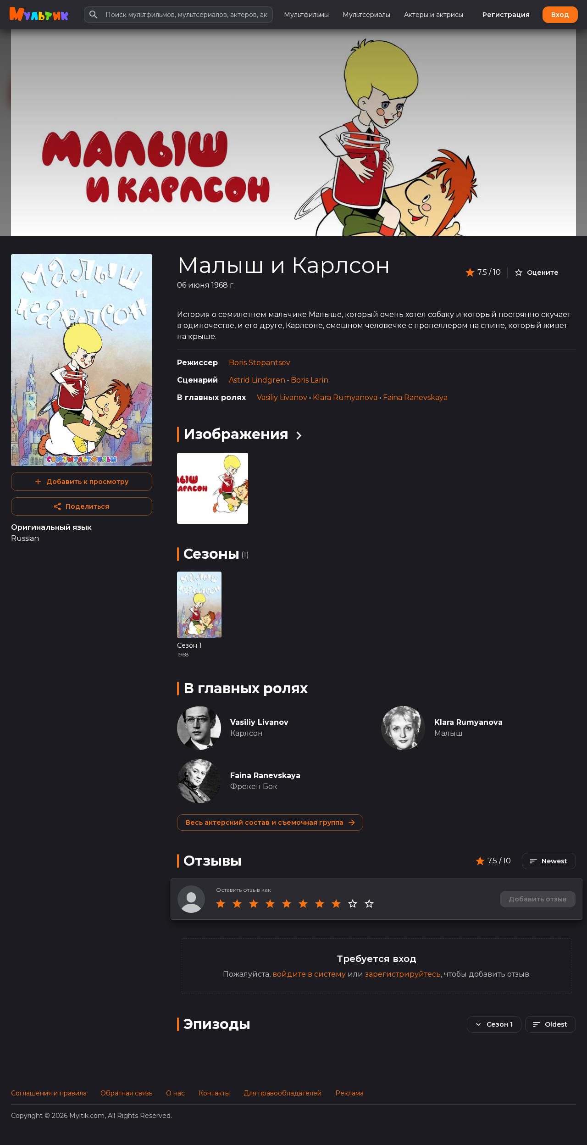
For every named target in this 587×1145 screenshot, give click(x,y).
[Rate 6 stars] (303, 903)
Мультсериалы (366, 15)
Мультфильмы (306, 15)
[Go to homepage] (38, 14)
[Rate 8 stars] (336, 903)
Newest (554, 861)
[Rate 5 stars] (286, 903)
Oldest (556, 1024)
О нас (175, 1093)
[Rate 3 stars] (253, 903)
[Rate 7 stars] (319, 903)
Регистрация (506, 15)
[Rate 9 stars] (352, 903)
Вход (560, 15)
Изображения (235, 434)
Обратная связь (126, 1093)
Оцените (543, 272)
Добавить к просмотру (87, 482)
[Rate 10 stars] (369, 903)
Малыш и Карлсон (283, 265)
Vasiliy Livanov (282, 397)
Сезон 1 (189, 645)
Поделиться (87, 506)
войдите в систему (309, 974)
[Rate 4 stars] (270, 903)
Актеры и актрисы (433, 15)
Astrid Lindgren (257, 380)
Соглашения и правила (49, 1093)
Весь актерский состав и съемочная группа (264, 822)
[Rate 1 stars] (220, 903)
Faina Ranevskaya (415, 397)
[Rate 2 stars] (237, 903)
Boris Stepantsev (259, 362)
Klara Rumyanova (345, 397)
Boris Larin (309, 380)
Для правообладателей (282, 1093)
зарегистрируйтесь (403, 974)
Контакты (214, 1093)
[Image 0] (212, 488)
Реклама (349, 1093)
